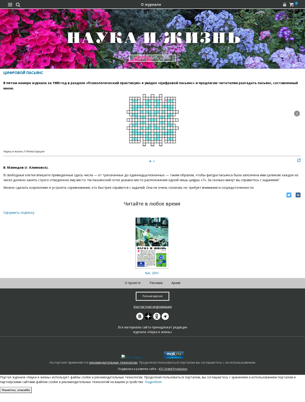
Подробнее (153, 382)
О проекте (133, 283)
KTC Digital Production (173, 369)
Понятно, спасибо (16, 390)
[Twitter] (288, 195)
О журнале (151, 4)
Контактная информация (153, 307)
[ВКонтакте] (298, 195)
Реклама (156, 283)
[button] (297, 113)
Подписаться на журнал (152, 58)
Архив (175, 283)
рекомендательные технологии (113, 362)
